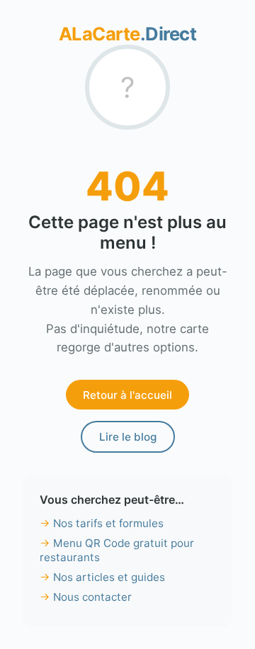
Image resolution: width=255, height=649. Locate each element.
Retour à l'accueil (127, 395)
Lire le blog (128, 437)
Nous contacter (92, 597)
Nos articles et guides (109, 577)
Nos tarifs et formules (108, 523)
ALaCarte (128, 34)
